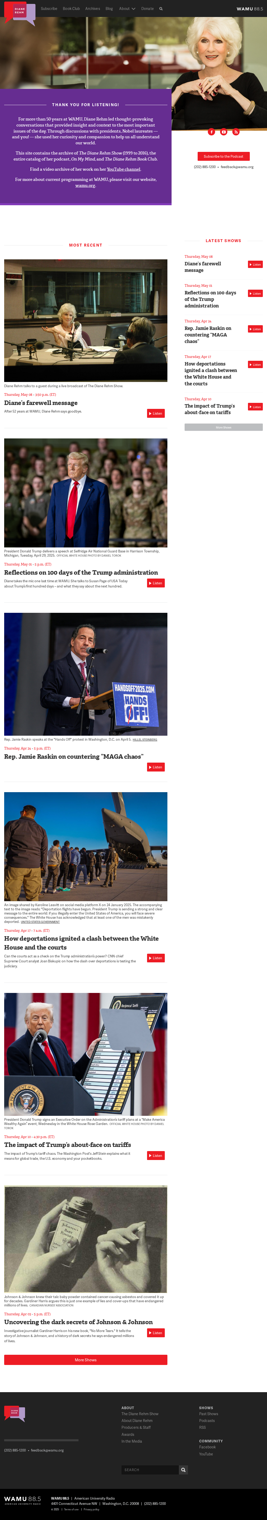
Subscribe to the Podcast (223, 156)
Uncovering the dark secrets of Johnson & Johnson (78, 1322)
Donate (147, 8)
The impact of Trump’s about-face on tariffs (67, 1145)
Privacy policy (91, 1509)
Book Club (71, 8)
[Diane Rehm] (19, 13)
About (124, 8)
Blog (109, 8)
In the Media (132, 1441)
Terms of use (71, 1509)
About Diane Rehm (137, 1420)
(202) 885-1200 (205, 166)
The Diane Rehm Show (140, 1413)
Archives (92, 8)
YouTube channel (123, 169)
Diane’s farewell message (40, 403)
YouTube (206, 1454)
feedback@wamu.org (237, 166)
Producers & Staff (136, 1427)
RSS (236, 131)
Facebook (211, 131)
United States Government (40, 922)
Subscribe (49, 8)
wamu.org (85, 185)
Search (183, 1470)
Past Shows (208, 1413)
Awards (128, 1434)
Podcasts (207, 1420)
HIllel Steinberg (145, 739)
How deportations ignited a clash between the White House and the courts (211, 374)
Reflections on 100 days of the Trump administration (81, 572)
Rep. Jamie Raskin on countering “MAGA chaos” (73, 756)
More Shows (85, 1360)
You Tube (223, 131)
